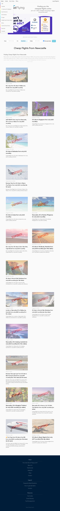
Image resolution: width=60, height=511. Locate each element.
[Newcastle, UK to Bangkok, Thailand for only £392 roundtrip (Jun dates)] (17, 394)
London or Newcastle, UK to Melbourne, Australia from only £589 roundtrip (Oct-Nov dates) (16, 312)
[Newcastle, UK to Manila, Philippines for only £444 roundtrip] (43, 204)
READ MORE (30, 61)
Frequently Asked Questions (30, 483)
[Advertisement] (43, 78)
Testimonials (30, 467)
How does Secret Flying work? (30, 462)
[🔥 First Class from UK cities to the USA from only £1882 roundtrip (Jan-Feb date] (17, 426)
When (31, 41)
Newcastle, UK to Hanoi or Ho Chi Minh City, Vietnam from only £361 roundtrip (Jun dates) (43, 407)
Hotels (6, 1)
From (5, 41)
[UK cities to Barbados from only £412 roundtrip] (17, 140)
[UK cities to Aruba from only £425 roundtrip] (17, 204)
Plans (17, 1)
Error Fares (11, 1)
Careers (30, 475)
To (17, 41)
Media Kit (30, 470)
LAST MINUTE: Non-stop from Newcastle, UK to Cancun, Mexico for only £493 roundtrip (16, 121)
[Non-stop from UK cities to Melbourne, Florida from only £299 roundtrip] (17, 74)
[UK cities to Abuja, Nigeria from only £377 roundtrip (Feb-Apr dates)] (43, 426)
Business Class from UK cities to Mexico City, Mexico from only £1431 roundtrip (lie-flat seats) (17, 185)
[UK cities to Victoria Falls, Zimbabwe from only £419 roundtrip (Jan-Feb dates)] (17, 267)
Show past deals (48, 41)
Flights (2, 1)
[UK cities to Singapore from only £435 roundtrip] (43, 108)
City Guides (30, 496)
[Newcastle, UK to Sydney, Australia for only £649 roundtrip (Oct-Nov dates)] (17, 331)
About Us (30, 465)
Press (30, 473)
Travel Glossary (30, 498)
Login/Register (55, 1)
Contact (30, 488)
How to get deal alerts (30, 485)
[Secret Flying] (16, 7)
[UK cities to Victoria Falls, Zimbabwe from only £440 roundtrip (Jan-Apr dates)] (43, 299)
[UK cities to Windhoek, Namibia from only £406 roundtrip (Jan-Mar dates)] (43, 235)
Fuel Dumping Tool (30, 501)
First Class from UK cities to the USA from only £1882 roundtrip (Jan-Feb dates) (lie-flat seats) (16, 439)
